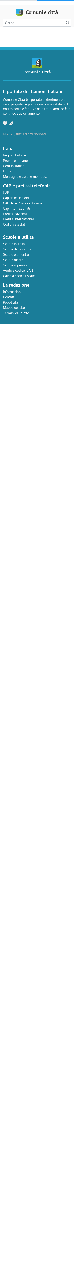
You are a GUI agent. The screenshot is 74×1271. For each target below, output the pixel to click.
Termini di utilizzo (16, 313)
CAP (6, 192)
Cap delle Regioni (16, 198)
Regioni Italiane (14, 155)
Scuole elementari (16, 254)
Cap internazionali (16, 208)
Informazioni (12, 292)
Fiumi (7, 171)
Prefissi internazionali (19, 219)
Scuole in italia (14, 244)
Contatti (9, 297)
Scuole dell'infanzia (17, 249)
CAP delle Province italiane (23, 203)
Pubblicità (10, 302)
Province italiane (15, 161)
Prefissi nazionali (15, 214)
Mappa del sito (14, 308)
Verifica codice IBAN (18, 270)
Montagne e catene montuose (25, 176)
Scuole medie (13, 260)
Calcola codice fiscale (19, 276)
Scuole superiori (15, 265)
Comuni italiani (14, 166)
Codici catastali (14, 224)
